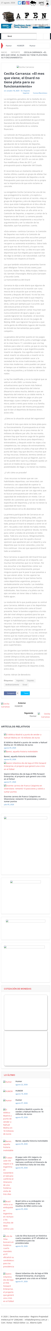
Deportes (30, 681)
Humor (9, 46)
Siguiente (28, 713)
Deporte (27, 91)
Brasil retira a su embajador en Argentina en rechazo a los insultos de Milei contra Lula (30, 1203)
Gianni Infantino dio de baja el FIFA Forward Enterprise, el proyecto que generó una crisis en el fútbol (25, 776)
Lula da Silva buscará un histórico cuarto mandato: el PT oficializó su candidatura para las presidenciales (32, 1239)
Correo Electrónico (40, 93)
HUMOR (20, 46)
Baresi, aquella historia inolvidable (20, 756)
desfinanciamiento (12, 685)
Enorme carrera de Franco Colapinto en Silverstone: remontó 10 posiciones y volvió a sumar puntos (25, 799)
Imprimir (26, 93)
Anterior (22, 703)
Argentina (20, 681)
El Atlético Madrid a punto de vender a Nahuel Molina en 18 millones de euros (25, 743)
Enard (25, 685)
